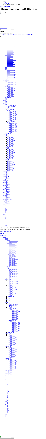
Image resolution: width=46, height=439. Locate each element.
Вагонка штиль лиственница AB (10, 52)
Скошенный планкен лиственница (11, 122)
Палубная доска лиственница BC (10, 158)
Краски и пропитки (8, 423)
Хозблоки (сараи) (8, 225)
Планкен (6, 302)
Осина (6, 67)
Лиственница (7, 44)
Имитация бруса (8, 279)
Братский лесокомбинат (5, 15)
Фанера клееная (8, 211)
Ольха (6, 79)
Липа (6, 68)
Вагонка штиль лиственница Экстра (11, 46)
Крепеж (6, 415)
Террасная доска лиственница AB (10, 168)
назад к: (5, 6)
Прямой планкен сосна (11, 105)
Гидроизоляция (8, 220)
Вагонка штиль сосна (11, 42)
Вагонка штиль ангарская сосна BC (11, 66)
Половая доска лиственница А (10, 142)
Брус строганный (8, 381)
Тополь (6, 198)
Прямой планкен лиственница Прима (13, 114)
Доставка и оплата (8, 429)
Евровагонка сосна (10, 43)
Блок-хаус (7, 299)
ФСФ (6, 209)
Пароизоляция (7, 218)
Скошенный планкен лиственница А (13, 128)
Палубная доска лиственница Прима (11, 152)
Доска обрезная (8, 375)
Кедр (6, 69)
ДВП (6, 414)
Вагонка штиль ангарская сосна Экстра (10, 57)
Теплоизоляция (8, 217)
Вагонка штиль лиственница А (10, 50)
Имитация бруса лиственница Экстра (11, 88)
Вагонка (6, 239)
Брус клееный (7, 394)
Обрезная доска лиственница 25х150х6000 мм (24, 34)
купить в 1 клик (3, 28)
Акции (6, 238)
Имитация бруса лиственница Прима (11, 90)
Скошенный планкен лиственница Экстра (13, 124)
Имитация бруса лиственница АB (10, 94)
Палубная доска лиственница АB (10, 156)
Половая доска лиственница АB (10, 144)
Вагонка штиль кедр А (11, 74)
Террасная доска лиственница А (10, 166)
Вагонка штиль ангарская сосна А (10, 62)
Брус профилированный (8, 399)
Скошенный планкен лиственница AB (13, 130)
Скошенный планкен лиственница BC (13, 132)
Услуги (6, 428)
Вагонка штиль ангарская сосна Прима (11, 60)
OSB (6, 210)
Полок (6, 404)
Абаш (6, 206)
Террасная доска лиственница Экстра (11, 162)
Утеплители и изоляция (7, 417)
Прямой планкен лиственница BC (12, 120)
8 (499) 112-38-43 (3, 233)
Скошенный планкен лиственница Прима (13, 126)
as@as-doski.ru (3, 235)
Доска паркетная (8, 373)
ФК (5, 208)
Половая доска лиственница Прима (11, 140)
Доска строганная (8, 370)
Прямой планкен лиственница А (12, 116)
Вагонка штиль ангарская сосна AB (11, 64)
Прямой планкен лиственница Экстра (13, 112)
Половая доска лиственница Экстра (11, 138)
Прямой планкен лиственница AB (12, 118)
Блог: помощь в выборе (9, 431)
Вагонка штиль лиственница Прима (11, 48)
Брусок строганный (8, 388)
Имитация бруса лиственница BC (10, 96)
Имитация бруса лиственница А (10, 92)
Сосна (6, 81)
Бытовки (6, 224)
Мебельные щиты (8, 401)
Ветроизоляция (8, 219)
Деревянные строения (9, 424)
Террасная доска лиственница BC (10, 170)
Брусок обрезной (8, 391)
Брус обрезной (7, 384)
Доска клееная (7, 379)
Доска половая (8, 333)
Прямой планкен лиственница (10, 110)
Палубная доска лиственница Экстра (11, 150)
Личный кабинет (8, 430)
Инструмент (7, 422)
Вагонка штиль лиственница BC (10, 54)
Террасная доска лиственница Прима (11, 164)
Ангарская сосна (8, 55)
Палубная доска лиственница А (10, 154)
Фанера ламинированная (8, 213)
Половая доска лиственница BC (10, 146)
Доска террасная (8, 358)
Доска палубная (8, 346)
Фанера (6, 407)
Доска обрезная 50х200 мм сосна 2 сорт (8, 34)
